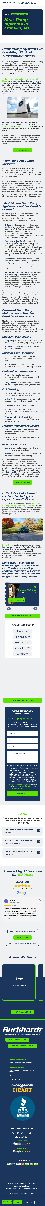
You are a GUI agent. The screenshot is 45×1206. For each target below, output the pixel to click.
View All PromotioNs (22, 616)
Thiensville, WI (22, 637)
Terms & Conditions (16, 788)
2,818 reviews (26, 889)
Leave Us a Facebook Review (22, 944)
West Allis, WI (22, 642)
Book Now (22, 937)
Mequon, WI (22, 631)
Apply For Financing (22, 1046)
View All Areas (22, 1012)
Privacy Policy (29, 786)
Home (6, 14)
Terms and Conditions (21, 1186)
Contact (37, 293)
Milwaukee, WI (22, 648)
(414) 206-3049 (29, 1202)
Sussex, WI (22, 654)
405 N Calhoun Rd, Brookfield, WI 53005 (21, 1071)
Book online (7, 1202)
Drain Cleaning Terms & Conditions (18, 1188)
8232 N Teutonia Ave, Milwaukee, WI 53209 (21, 1063)
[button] (17, 1202)
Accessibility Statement (27, 1183)
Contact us (6, 545)
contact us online (24, 126)
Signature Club (17, 1039)
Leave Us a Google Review (22, 931)
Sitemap (34, 1188)
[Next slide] (35, 608)
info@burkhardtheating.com (19, 785)
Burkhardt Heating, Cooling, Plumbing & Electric (21, 505)
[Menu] (41, 3)
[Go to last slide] (9, 608)
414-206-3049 (8, 126)
